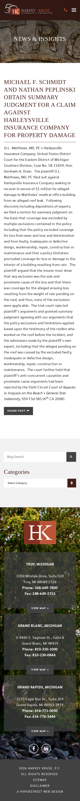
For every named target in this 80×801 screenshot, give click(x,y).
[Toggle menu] (74, 10)
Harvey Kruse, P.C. (44, 768)
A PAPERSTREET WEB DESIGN (40, 791)
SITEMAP (40, 780)
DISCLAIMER (40, 785)
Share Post (17, 411)
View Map (38, 608)
